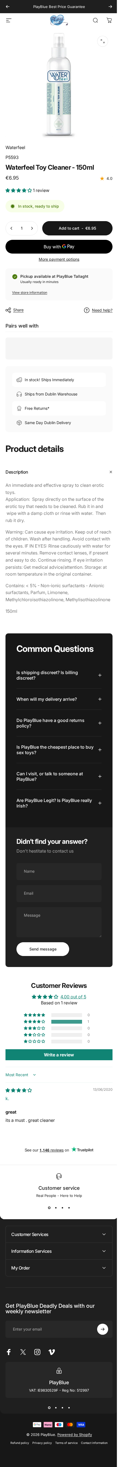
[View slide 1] (47, 1218)
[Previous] (8, 6)
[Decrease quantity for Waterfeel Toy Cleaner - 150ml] (11, 228)
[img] (18, 1100)
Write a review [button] (57, 1065)
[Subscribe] (98, 1339)
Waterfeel (15, 147)
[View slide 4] (67, 1218)
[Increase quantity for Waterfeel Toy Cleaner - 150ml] (32, 228)
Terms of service (64, 1453)
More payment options (59, 259)
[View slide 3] (60, 1218)
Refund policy (18, 1453)
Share (18, 309)
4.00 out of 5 (71, 1006)
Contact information (92, 1453)
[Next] (110, 6)
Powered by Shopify (72, 1444)
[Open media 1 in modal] (102, 41)
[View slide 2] (53, 1218)
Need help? (102, 310)
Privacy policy (40, 1453)
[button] (19, 190)
